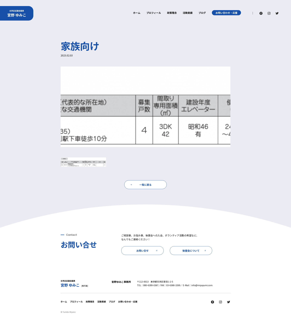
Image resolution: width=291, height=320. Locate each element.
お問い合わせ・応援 (226, 13)
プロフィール (153, 13)
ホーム (136, 13)
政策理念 (172, 13)
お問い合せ (142, 250)
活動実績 (187, 13)
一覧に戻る (145, 184)
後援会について (190, 250)
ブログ (202, 13)
